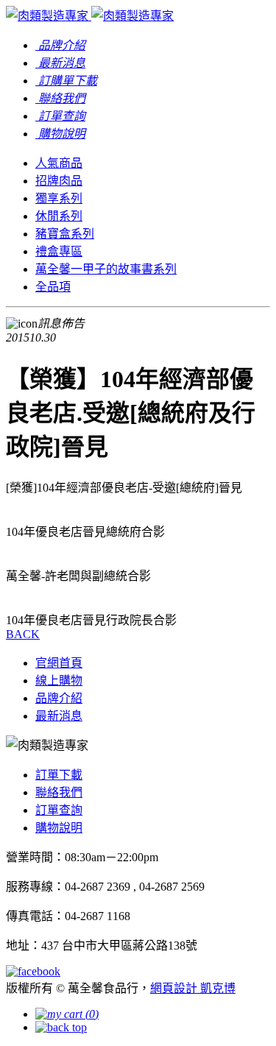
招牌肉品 (58, 180)
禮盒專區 (58, 251)
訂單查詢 (58, 810)
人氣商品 (58, 163)
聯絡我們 (58, 792)
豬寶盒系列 (64, 233)
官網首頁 (58, 663)
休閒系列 (58, 216)
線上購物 (58, 680)
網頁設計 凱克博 (193, 988)
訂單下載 (58, 774)
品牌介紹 (58, 698)
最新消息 (58, 716)
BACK (23, 634)
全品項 (53, 286)
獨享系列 (58, 198)
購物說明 (58, 827)
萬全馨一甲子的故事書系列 (106, 269)
